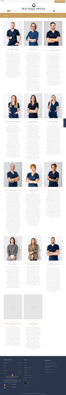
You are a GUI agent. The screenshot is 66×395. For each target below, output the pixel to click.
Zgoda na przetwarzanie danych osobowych (52, 367)
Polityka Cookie (48, 369)
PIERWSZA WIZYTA (27, 367)
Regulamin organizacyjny (50, 363)
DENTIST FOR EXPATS (28, 377)
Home (57, 15)
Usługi (25, 370)
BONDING (26, 372)
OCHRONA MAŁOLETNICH (49, 372)
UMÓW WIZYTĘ (61, 1)
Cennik (25, 380)
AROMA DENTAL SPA (28, 375)
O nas (25, 365)
